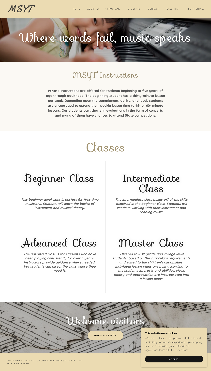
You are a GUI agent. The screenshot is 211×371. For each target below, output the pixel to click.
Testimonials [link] (195, 9)
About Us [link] (93, 9)
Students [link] (134, 9)
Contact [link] (153, 9)
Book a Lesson (105, 335)
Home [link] (76, 9)
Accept (174, 359)
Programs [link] (114, 9)
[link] (34, 11)
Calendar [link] (173, 9)
